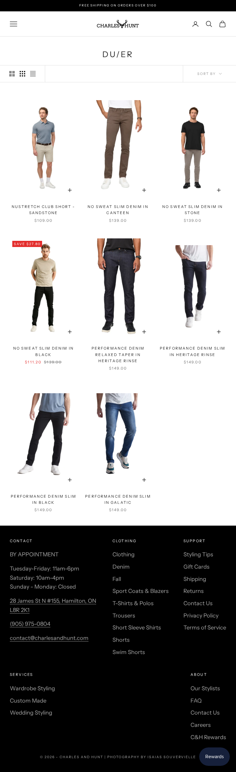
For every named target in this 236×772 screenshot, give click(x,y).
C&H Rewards (208, 737)
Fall (116, 579)
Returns (193, 591)
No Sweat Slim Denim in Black (43, 351)
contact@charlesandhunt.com (49, 638)
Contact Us (198, 603)
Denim (121, 566)
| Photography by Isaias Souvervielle (150, 757)
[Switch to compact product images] (33, 73)
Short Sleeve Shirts (136, 627)
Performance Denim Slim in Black (44, 499)
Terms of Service (204, 627)
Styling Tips (198, 554)
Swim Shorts (128, 652)
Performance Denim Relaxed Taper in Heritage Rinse (118, 354)
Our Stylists (205, 688)
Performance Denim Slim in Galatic (118, 499)
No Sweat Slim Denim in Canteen (118, 209)
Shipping (194, 579)
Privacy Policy (200, 615)
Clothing (123, 554)
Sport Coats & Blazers (140, 591)
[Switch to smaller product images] (22, 73)
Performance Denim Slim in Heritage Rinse (193, 351)
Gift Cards (196, 566)
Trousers (123, 615)
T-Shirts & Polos (133, 603)
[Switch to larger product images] (12, 73)
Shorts (121, 640)
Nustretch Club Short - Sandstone (43, 209)
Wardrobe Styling (32, 688)
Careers (201, 725)
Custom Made (28, 700)
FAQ (196, 700)
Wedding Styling (31, 712)
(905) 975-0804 (30, 624)
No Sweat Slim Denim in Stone (192, 209)
